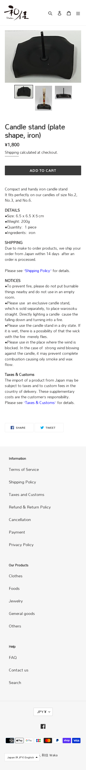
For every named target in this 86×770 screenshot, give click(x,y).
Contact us (18, 670)
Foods (14, 588)
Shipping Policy (22, 482)
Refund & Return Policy (30, 507)
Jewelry (16, 601)
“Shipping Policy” (38, 270)
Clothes (15, 576)
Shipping (12, 152)
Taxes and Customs (26, 494)
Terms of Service (24, 469)
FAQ (13, 657)
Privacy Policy (21, 545)
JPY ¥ (41, 711)
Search (15, 682)
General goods (22, 613)
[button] (21, 757)
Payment (17, 532)
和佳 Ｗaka (50, 755)
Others (15, 626)
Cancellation (20, 519)
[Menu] (78, 12)
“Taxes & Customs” (40, 402)
